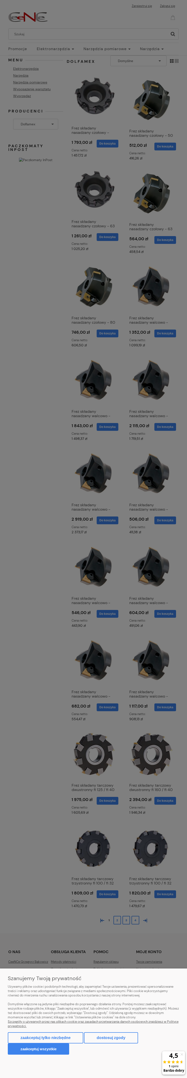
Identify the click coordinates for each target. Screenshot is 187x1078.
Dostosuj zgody (111, 1038)
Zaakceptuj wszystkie (38, 1049)
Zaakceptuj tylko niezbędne (45, 1038)
